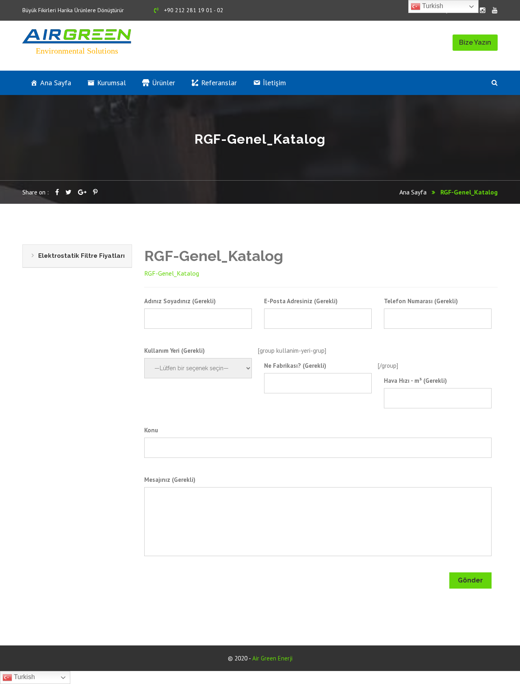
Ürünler (163, 82)
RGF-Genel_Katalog (171, 273)
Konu (151, 430)
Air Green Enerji (272, 658)
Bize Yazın (475, 42)
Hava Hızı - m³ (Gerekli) (415, 380)
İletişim (274, 82)
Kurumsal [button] (111, 82)
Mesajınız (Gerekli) (169, 479)
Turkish (23, 676)
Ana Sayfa (55, 82)
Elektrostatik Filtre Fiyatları (81, 255)
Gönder (470, 580)
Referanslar (219, 82)
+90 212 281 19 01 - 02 (192, 10)
